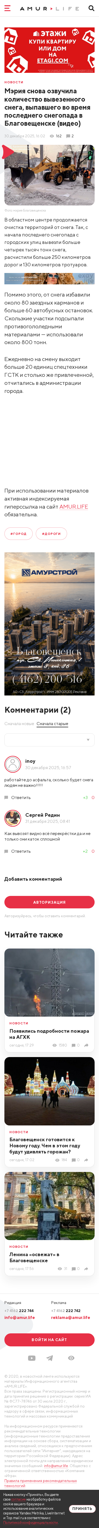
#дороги (51, 533)
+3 (85, 797)
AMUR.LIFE (73, 506)
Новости (13, 82)
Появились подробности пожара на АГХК (49, 1034)
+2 (85, 851)
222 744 (19, 1310)
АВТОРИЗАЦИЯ (49, 902)
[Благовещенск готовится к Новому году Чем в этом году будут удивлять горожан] (87, 1160)
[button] (71, 1358)
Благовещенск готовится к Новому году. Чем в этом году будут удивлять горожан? (44, 1146)
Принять (82, 1509)
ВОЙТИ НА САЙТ (49, 1340)
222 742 (66, 1310)
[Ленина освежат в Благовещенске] (87, 1269)
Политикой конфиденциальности (30, 1523)
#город (18, 533)
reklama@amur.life (70, 1317)
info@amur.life (19, 1317)
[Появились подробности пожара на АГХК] (87, 1045)
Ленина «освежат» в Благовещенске (34, 1257)
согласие (18, 1499)
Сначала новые (19, 723)
